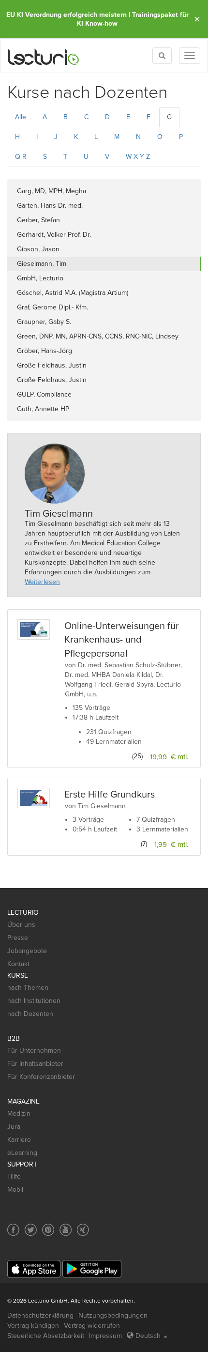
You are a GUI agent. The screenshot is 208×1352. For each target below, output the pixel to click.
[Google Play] (91, 1269)
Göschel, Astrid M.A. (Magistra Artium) (72, 293)
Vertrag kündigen (33, 1325)
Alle (20, 117)
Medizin (18, 1113)
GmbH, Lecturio (40, 278)
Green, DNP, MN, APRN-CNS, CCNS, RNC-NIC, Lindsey (97, 336)
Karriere (19, 1140)
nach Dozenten (30, 1014)
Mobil (15, 1189)
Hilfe (14, 1176)
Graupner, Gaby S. (44, 322)
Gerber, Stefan (38, 220)
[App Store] (33, 1269)
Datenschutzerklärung (40, 1315)
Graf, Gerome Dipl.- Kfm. (52, 307)
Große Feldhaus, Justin (52, 365)
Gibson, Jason (38, 249)
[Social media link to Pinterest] (48, 1230)
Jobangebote (27, 951)
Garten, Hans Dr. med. (50, 205)
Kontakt (18, 964)
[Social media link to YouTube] (65, 1230)
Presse (17, 938)
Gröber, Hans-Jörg (44, 351)
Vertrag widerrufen (92, 1325)
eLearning (22, 1153)
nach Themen (27, 987)
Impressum (105, 1336)
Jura (13, 1126)
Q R (21, 157)
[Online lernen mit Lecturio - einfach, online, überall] (43, 56)
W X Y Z (138, 157)
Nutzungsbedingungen (113, 1315)
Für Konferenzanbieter (41, 1077)
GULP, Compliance (44, 394)
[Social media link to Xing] (83, 1230)
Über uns (21, 925)
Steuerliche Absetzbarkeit (45, 1336)
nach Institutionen (33, 1001)
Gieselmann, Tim (41, 264)
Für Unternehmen (34, 1050)
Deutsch (148, 1336)
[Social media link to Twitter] (31, 1230)
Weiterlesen (42, 582)
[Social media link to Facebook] (13, 1230)
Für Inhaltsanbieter (35, 1064)
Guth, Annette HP (43, 409)
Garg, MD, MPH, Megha (51, 191)
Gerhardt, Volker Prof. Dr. (54, 234)
